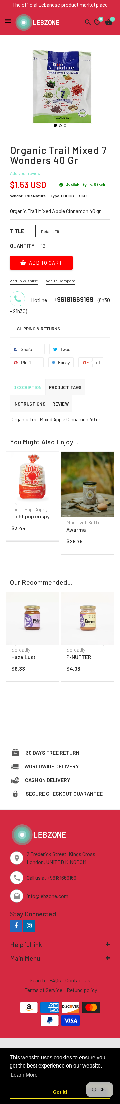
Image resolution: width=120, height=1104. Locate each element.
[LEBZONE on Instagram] (29, 925)
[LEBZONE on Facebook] (16, 925)
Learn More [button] (24, 1075)
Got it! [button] (60, 1092)
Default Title (52, 231)
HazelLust (23, 657)
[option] (32, 497)
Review (60, 404)
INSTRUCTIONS (29, 404)
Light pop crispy (30, 516)
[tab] (60, 329)
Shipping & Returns (38, 329)
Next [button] (103, 503)
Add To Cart (45, 263)
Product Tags (65, 387)
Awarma (76, 529)
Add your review (25, 173)
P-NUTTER (78, 657)
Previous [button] (17, 503)
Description (27, 387)
